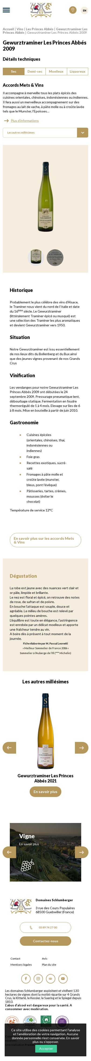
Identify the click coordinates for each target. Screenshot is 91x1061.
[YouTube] (63, 978)
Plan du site (49, 964)
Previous (9, 747)
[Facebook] (26, 978)
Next (81, 747)
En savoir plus (45, 791)
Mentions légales (21, 964)
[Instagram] (38, 978)
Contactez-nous (45, 941)
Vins (20, 29)
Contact (15, 958)
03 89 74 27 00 (48, 927)
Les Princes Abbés (39, 29)
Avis (44, 958)
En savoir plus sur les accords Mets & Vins (44, 540)
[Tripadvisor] (50, 978)
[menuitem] (45, 133)
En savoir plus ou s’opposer (56, 1040)
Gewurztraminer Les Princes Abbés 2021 (46, 778)
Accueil (8, 29)
